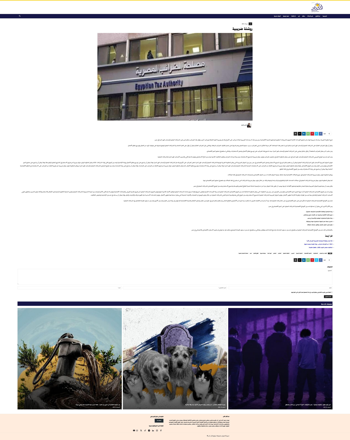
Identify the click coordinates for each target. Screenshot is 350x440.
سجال (303, 16)
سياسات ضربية (263, 253)
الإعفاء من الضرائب (323, 253)
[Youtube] (134, 430)
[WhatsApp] (308, 134)
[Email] (300, 134)
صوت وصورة (286, 16)
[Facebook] (320, 134)
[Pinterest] (312, 134)
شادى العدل (244, 125)
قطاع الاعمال (255, 253)
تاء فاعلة (293, 16)
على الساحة (310, 16)
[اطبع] (295, 134)
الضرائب (279, 253)
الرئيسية (325, 16)
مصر (251, 253)
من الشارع (318, 16)
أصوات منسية (277, 16)
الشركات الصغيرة (286, 253)
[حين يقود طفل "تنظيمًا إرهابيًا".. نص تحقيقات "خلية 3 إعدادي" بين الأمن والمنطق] (280, 358)
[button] (20, 16)
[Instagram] (157, 430)
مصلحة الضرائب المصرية (243, 253)
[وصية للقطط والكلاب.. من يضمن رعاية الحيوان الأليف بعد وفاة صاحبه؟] (175, 358)
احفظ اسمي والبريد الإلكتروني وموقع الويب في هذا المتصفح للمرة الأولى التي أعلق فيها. (311, 292)
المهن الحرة (270, 253)
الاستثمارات (315, 253)
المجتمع (274, 253)
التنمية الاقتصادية (308, 253)
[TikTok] (145, 430)
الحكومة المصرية (299, 253)
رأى (299, 16)
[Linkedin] (304, 134)
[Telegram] (149, 430)
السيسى (292, 253)
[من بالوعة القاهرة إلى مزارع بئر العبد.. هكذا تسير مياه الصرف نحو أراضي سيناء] (70, 358)
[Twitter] (316, 134)
